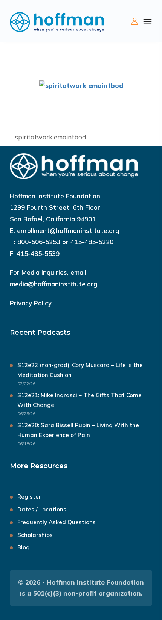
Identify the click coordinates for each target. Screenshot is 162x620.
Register (29, 496)
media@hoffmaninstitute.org (54, 284)
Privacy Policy (31, 303)
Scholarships (35, 534)
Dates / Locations (41, 509)
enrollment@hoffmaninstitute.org (68, 230)
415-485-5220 (91, 242)
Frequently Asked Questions (56, 522)
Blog (23, 547)
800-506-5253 (38, 242)
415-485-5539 (38, 253)
